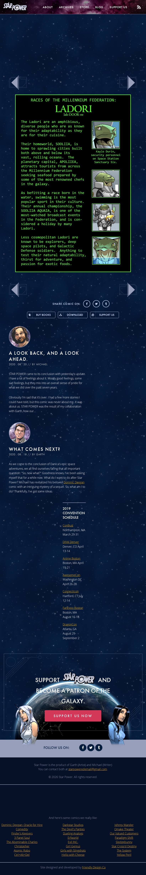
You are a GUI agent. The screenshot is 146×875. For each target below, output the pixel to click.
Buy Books (43, 315)
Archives (66, 7)
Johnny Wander (124, 825)
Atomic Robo (22, 850)
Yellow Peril (124, 855)
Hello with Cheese (73, 855)
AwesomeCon (71, 575)
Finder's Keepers (22, 833)
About (48, 7)
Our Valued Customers (124, 833)
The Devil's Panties (73, 829)
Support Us (118, 7)
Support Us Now (73, 716)
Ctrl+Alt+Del (22, 855)
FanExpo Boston (73, 608)
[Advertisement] (73, 42)
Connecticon (71, 591)
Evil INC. (73, 842)
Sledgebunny (124, 842)
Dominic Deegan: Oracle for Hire (22, 825)
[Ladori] (73, 271)
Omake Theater (124, 829)
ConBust (68, 525)
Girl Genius (73, 846)
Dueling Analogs (73, 833)
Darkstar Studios (73, 825)
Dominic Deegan (74, 482)
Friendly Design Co (94, 867)
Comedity (22, 829)
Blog (99, 7)
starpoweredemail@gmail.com (87, 769)
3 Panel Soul (22, 838)
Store (84, 7)
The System (124, 850)
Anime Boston (71, 558)
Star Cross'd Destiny (124, 846)
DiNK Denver (71, 542)
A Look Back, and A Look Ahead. (44, 356)
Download (75, 315)
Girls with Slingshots (73, 850)
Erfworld (73, 838)
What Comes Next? (35, 449)
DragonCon (70, 624)
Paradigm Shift (124, 838)
